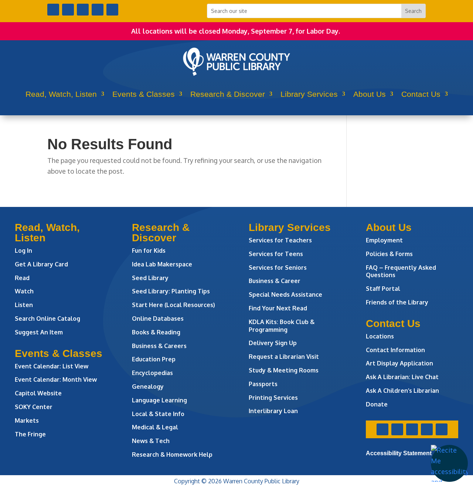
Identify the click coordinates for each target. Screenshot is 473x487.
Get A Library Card (41, 264)
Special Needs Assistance (285, 294)
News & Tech (151, 441)
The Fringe (30, 434)
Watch (24, 291)
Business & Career (274, 281)
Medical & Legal (155, 427)
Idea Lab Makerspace (162, 264)
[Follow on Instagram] (83, 10)
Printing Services (273, 397)
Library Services (309, 94)
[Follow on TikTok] (112, 10)
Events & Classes (143, 94)
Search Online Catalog (47, 318)
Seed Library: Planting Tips (171, 291)
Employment (384, 240)
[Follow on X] (68, 10)
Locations (380, 336)
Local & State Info (158, 414)
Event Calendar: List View (51, 366)
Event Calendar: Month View (56, 379)
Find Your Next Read (278, 308)
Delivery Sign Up (273, 343)
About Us (369, 94)
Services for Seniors (278, 267)
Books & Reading (156, 332)
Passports (263, 384)
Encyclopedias (152, 373)
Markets (27, 420)
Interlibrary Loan (273, 411)
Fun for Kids (149, 250)
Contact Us (420, 94)
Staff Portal (383, 288)
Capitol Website (38, 393)
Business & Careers (159, 346)
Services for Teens (276, 254)
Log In (23, 250)
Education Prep (154, 359)
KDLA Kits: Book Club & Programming (281, 325)
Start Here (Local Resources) (173, 305)
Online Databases (158, 318)
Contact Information (395, 350)
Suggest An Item (39, 332)
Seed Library (150, 278)
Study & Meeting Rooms (284, 370)
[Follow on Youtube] (97, 10)
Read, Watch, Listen (61, 94)
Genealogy (148, 386)
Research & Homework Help (172, 454)
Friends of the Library (397, 302)
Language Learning (159, 400)
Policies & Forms (389, 254)
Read (22, 278)
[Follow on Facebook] (53, 10)
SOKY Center (33, 407)
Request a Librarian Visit (284, 356)
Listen (24, 305)
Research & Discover (227, 94)
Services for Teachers (280, 240)
